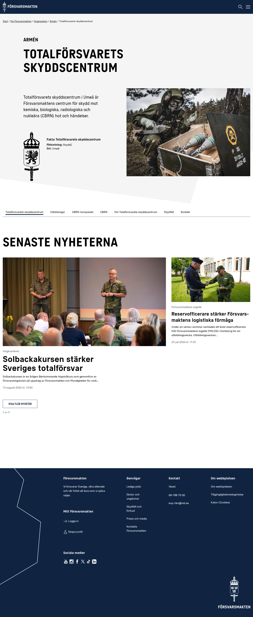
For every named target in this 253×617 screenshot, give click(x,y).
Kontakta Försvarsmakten (136, 528)
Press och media (136, 519)
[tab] (25, 212)
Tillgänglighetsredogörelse (227, 494)
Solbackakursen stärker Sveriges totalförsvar (48, 364)
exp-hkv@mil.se (179, 503)
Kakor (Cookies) (220, 502)
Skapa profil (75, 532)
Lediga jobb (133, 486)
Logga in (73, 521)
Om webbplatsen (221, 486)
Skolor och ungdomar (132, 496)
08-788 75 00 (177, 495)
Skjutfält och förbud (133, 508)
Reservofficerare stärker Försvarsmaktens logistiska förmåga (210, 317)
